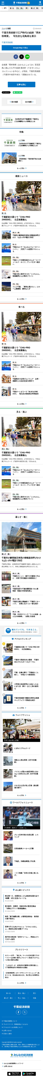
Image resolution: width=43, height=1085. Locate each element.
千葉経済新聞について (10, 1021)
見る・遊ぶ (19, 8)
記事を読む (21, 84)
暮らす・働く (35, 8)
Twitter (24, 1012)
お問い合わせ (7, 1030)
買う (27, 8)
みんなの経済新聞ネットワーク (21, 1055)
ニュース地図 (6, 28)
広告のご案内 (7, 1033)
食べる (12, 8)
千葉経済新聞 (20, 2)
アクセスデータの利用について (13, 1027)
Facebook (18, 1012)
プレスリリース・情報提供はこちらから (15, 1024)
